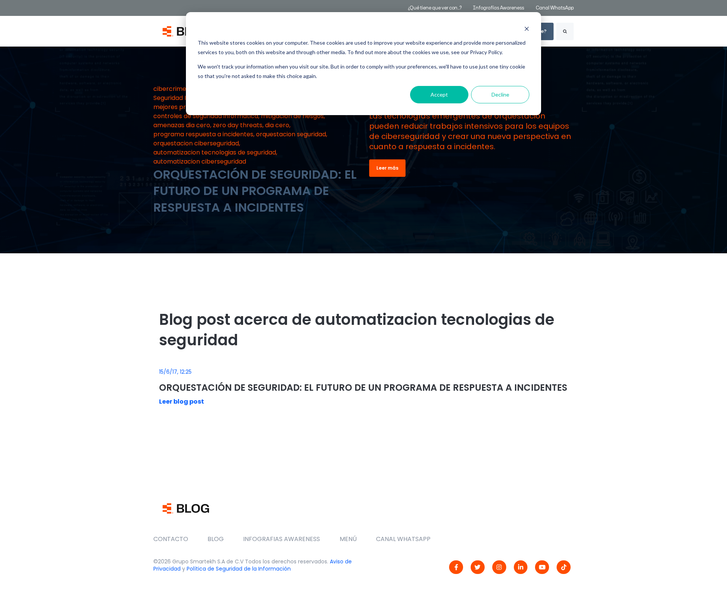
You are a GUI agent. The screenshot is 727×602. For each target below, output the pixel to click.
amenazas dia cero (181, 125)
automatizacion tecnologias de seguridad (214, 152)
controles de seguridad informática (205, 116)
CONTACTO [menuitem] (170, 539)
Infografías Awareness (498, 8)
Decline (500, 94)
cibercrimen (171, 88)
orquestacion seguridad (291, 134)
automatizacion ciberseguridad (199, 161)
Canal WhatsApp (555, 8)
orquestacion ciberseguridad (196, 143)
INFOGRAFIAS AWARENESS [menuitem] (281, 539)
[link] (456, 567)
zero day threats (237, 125)
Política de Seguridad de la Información (239, 568)
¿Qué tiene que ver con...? (435, 8)
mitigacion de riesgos (292, 116)
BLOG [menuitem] (215, 539)
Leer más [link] (387, 168)
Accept (439, 94)
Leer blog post (181, 401)
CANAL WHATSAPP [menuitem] (403, 539)
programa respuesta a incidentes (203, 134)
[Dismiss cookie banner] (526, 28)
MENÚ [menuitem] (348, 539)
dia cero (277, 125)
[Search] (565, 31)
